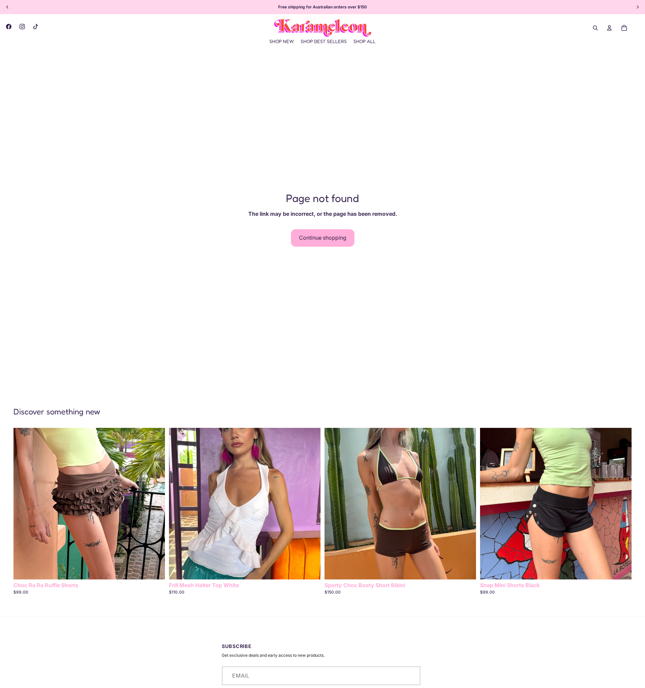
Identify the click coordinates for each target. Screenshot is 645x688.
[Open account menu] (609, 28)
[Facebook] (8, 26)
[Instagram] (22, 26)
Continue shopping (322, 237)
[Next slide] (155, 503)
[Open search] (595, 28)
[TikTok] (35, 26)
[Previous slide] (23, 503)
